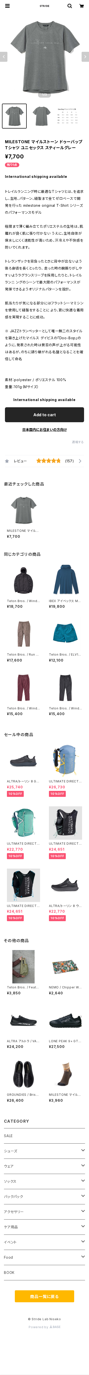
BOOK (9, 1272)
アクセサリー (14, 1212)
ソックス (10, 1181)
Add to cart (44, 414)
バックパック (13, 1196)
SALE (8, 1136)
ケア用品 (11, 1227)
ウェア (9, 1166)
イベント (10, 1242)
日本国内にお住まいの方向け (44, 429)
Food (8, 1257)
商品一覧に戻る (44, 1296)
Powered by (39, 1327)
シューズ (10, 1151)
